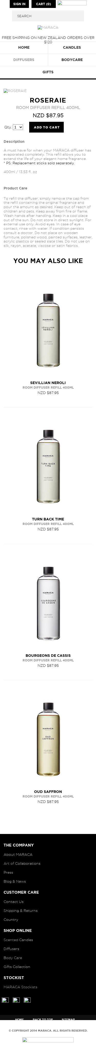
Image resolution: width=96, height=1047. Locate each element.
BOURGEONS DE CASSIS (48, 655)
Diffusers (11, 949)
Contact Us (14, 902)
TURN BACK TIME (48, 519)
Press (8, 872)
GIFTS (48, 72)
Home (19, 1019)
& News (19, 881)
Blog (8, 881)
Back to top (43, 1019)
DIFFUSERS (23, 60)
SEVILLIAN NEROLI (48, 383)
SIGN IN (19, 4)
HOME (23, 47)
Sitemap (68, 1019)
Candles (26, 940)
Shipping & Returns (21, 911)
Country (11, 920)
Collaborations (27, 863)
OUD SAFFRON (48, 792)
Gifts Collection (17, 967)
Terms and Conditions (63, 1025)
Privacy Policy (22, 1025)
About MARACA (18, 854)
